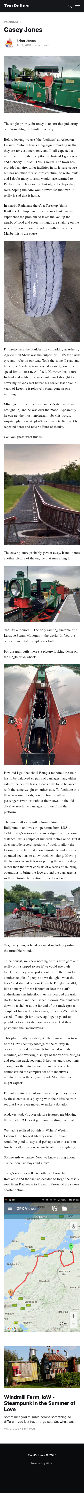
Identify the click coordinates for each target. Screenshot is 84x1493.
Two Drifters (16, 6)
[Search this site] (70, 6)
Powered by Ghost (42, 1463)
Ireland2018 (12, 22)
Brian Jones (26, 41)
